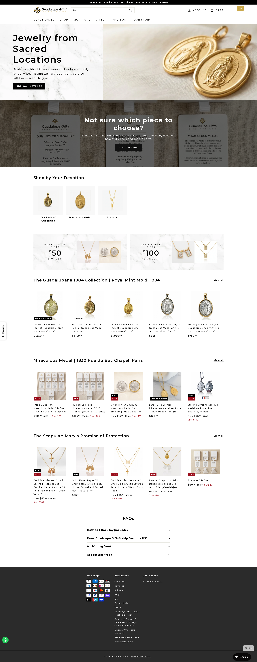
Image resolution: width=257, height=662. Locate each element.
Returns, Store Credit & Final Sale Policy (127, 613)
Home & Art (119, 20)
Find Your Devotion (29, 86)
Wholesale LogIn (123, 641)
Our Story (142, 20)
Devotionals (43, 20)
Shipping (119, 590)
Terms (117, 607)
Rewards (119, 586)
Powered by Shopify (141, 656)
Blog (117, 594)
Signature (81, 20)
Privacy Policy (122, 603)
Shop (64, 20)
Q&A (116, 598)
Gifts (100, 20)
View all (219, 280)
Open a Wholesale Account (124, 631)
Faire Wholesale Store (126, 637)
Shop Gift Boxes (128, 147)
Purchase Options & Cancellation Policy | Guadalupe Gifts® (125, 622)
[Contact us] (5, 640)
